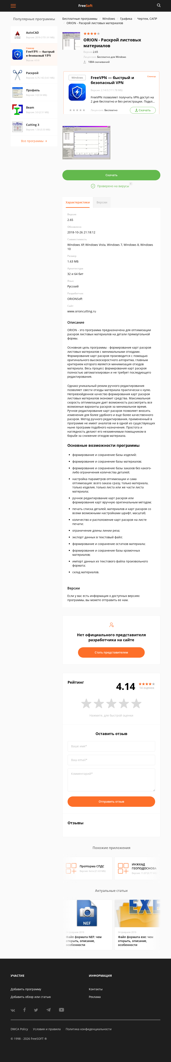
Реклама (95, 997)
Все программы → (34, 141)
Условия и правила (47, 1029)
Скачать (111, 175)
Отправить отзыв (111, 801)
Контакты (96, 989)
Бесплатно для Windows (111, 57)
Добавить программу (26, 989)
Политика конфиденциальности (89, 1029)
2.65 (90, 52)
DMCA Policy (19, 1029)
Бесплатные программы (79, 19)
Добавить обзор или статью (31, 997)
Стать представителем (111, 652)
